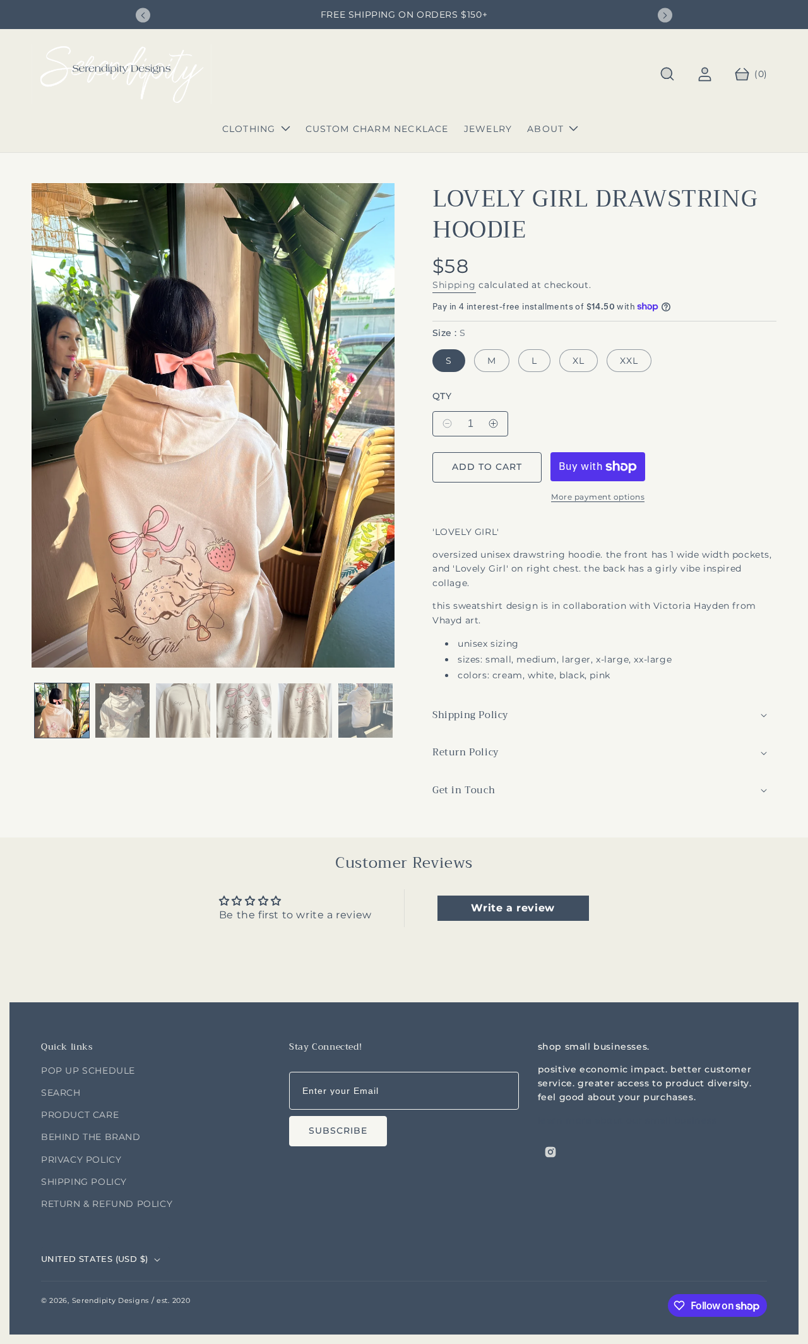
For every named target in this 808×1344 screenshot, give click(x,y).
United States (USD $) (94, 1259)
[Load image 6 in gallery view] (365, 710)
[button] (667, 74)
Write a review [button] (512, 908)
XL (579, 360)
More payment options (598, 496)
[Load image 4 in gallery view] (244, 710)
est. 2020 (173, 1300)
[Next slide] (665, 15)
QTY (441, 396)
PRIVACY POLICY (81, 1159)
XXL (629, 360)
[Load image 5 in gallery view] (305, 710)
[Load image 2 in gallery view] (122, 710)
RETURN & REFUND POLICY (106, 1203)
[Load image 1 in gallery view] (62, 710)
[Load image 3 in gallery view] (183, 710)
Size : (448, 333)
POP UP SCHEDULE (88, 1070)
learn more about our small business (627, 1119)
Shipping (454, 285)
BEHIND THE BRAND (91, 1137)
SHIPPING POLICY (84, 1181)
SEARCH (61, 1092)
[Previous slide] (143, 15)
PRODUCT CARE (80, 1114)
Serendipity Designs (110, 1300)
